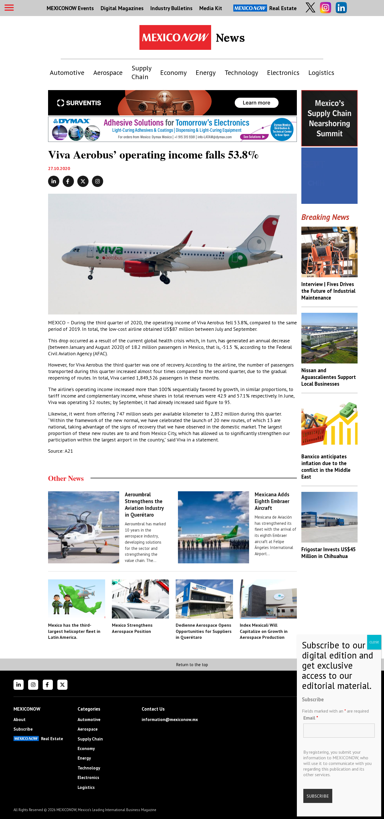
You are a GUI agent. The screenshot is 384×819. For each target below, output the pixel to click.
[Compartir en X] (83, 181)
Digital (122, 8)
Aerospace (108, 72)
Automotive (67, 72)
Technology (241, 72)
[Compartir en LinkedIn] (53, 181)
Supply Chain (141, 72)
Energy (206, 72)
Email (310, 717)
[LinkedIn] (18, 685)
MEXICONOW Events (70, 8)
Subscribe (23, 729)
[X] (62, 685)
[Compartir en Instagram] (97, 181)
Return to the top (192, 664)
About (19, 719)
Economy (173, 72)
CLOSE (374, 642)
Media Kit (210, 8)
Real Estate (283, 8)
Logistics (321, 72)
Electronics (283, 72)
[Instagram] (33, 685)
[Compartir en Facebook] (68, 181)
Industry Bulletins (171, 8)
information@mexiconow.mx (170, 719)
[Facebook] (48, 685)
